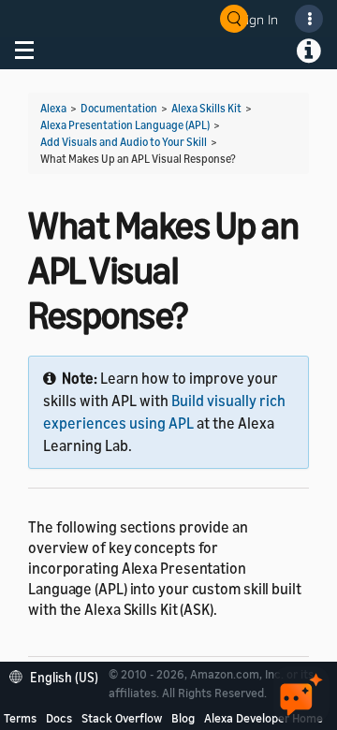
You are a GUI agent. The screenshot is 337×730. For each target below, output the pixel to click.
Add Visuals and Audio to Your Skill (123, 142)
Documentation (119, 108)
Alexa (53, 108)
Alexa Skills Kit (206, 108)
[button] (58, 675)
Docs (59, 718)
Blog (183, 718)
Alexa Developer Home (263, 718)
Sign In (258, 19)
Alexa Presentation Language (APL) (125, 125)
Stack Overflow (121, 718)
